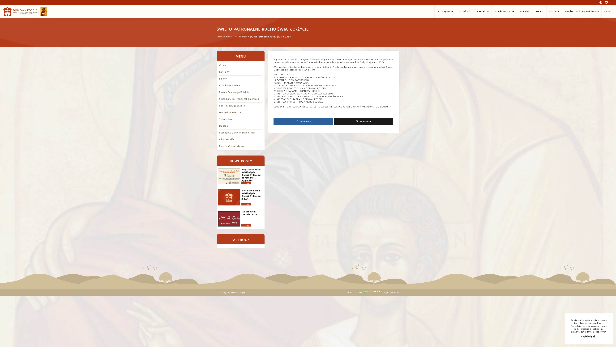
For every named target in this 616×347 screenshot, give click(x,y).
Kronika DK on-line (504, 11)
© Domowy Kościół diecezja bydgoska (233, 292)
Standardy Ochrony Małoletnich (582, 11)
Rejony (223, 78)
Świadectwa (225, 119)
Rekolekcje (483, 11)
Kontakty (224, 72)
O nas (222, 65)
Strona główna (445, 11)
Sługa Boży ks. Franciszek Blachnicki (239, 99)
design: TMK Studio (390, 292)
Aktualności (465, 11)
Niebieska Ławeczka (230, 112)
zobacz (246, 183)
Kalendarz (525, 11)
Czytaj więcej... (588, 336)
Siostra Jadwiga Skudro (232, 105)
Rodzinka (554, 11)
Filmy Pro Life (226, 139)
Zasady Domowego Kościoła (234, 92)
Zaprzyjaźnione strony (231, 146)
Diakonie (223, 126)
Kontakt (608, 11)
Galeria (540, 11)
